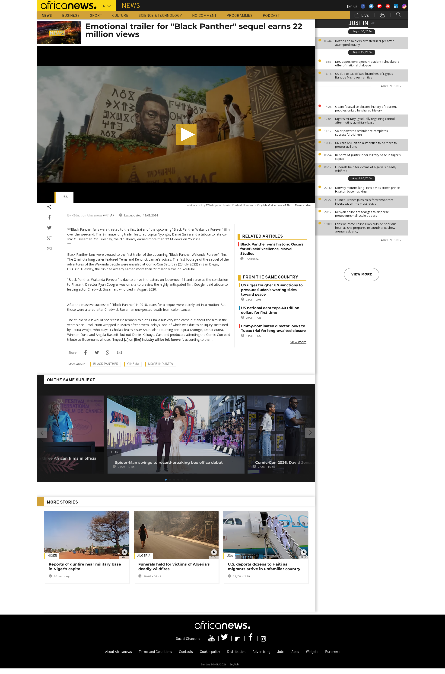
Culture (120, 16)
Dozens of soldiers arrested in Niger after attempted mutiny (364, 42)
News (47, 16)
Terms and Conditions (155, 652)
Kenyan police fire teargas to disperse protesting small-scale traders (362, 213)
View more (361, 274)
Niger (52, 556)
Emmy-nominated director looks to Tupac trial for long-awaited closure (273, 328)
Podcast (271, 16)
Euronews (332, 652)
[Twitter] (225, 638)
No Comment (204, 16)
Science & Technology (160, 16)
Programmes (240, 16)
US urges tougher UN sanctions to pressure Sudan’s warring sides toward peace (272, 290)
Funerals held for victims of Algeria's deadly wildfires (365, 169)
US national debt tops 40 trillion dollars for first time (270, 310)
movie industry (161, 364)
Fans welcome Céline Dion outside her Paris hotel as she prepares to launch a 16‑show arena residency (366, 227)
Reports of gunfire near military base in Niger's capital (368, 156)
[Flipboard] (238, 638)
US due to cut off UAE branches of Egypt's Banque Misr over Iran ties (364, 75)
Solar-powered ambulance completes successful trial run (361, 132)
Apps (295, 652)
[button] (186, 134)
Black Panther (105, 364)
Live (364, 16)
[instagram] (263, 638)
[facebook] (251, 638)
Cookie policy (210, 652)
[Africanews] (66, 4)
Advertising (261, 652)
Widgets (312, 652)
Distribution (236, 652)
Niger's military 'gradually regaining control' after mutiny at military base (365, 120)
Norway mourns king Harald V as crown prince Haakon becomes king (367, 189)
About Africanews (118, 652)
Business (71, 16)
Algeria (143, 556)
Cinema (133, 364)
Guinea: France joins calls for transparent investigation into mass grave (364, 201)
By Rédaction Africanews (84, 215)
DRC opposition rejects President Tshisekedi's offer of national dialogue (367, 63)
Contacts (186, 652)
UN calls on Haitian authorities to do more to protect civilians (366, 144)
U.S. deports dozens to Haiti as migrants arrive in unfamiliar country (264, 566)
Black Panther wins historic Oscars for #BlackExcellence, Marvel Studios (271, 249)
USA (64, 197)
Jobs (280, 652)
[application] (176, 124)
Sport (96, 16)
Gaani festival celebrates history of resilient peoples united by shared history (366, 108)
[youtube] (212, 638)
